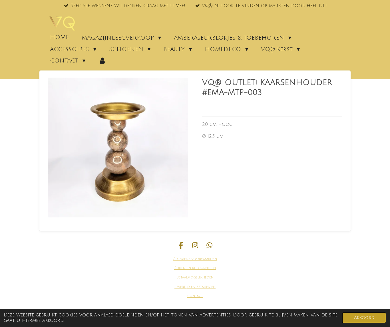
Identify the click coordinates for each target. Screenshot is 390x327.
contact (195, 296)
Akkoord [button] (364, 318)
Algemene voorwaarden (195, 259)
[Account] (102, 60)
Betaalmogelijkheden (195, 277)
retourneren (203, 268)
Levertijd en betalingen (195, 287)
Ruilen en (182, 268)
